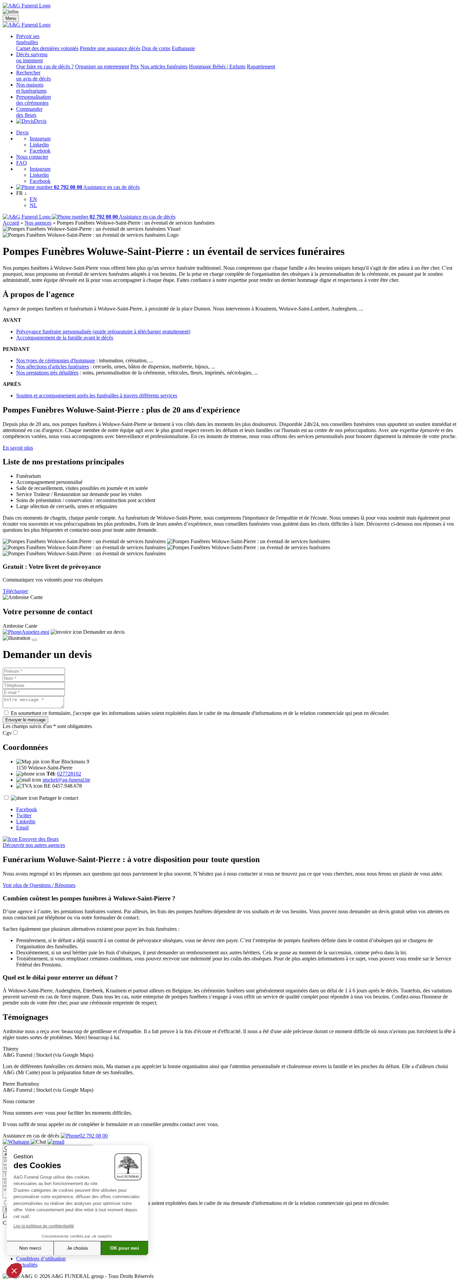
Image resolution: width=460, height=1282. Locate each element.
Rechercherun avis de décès (33, 75)
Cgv (7, 733)
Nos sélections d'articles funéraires (52, 366)
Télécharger (15, 591)
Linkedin (39, 144)
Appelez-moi (35, 632)
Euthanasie (183, 48)
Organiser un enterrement (102, 66)
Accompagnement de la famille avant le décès (64, 337)
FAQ (21, 163)
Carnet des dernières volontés (47, 48)
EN (33, 199)
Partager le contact (58, 798)
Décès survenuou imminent (31, 57)
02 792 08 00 (93, 1136)
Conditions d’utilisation (41, 1258)
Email (22, 827)
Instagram (40, 138)
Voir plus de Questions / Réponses (39, 885)
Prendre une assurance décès (110, 48)
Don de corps (156, 48)
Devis (40, 121)
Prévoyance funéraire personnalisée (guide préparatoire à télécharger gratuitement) (103, 331)
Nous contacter (32, 157)
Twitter (23, 815)
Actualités (26, 1265)
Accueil (11, 223)
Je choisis (77, 1248)
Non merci (30, 1248)
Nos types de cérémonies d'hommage (55, 360)
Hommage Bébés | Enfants (217, 66)
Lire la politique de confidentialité (43, 1226)
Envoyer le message (25, 719)
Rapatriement (261, 66)
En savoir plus (18, 448)
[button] (14, 1270)
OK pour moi (124, 1248)
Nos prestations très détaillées (47, 372)
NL (33, 205)
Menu (10, 18)
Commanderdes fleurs (29, 112)
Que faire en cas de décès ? (45, 66)
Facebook (40, 151)
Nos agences (38, 223)
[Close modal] (34, 640)
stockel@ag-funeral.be (66, 780)
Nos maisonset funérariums (31, 88)
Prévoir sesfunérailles (27, 39)
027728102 (69, 774)
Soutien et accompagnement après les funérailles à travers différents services (96, 395)
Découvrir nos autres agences (34, 845)
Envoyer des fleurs (38, 839)
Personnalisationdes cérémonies (33, 100)
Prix (134, 66)
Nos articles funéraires (164, 66)
